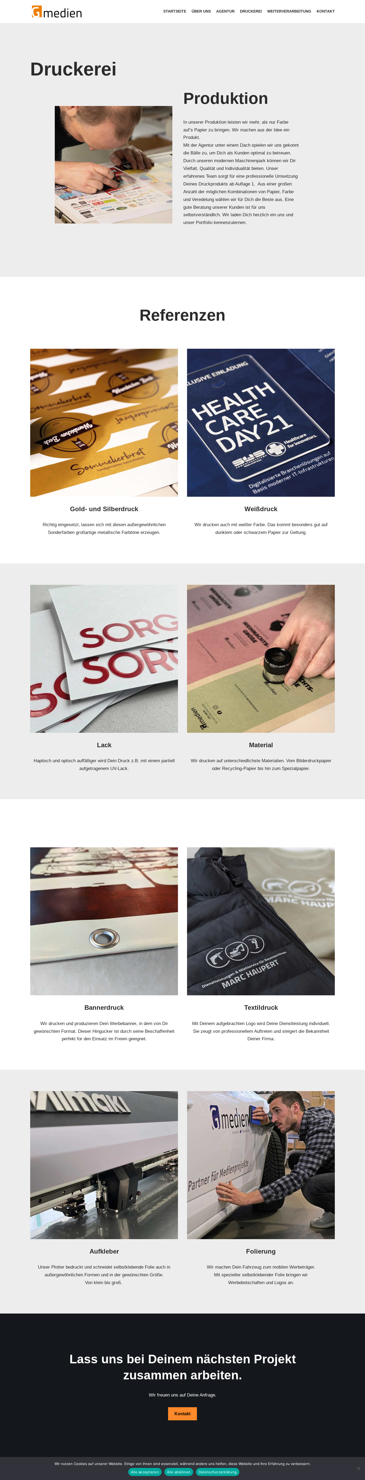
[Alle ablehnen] (358, 1468)
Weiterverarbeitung (289, 11)
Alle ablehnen (179, 1472)
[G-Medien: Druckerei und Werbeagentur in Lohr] (57, 11)
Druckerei (251, 11)
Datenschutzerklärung (218, 1472)
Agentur (225, 11)
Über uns (201, 11)
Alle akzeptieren (145, 1472)
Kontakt (326, 11)
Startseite (174, 11)
